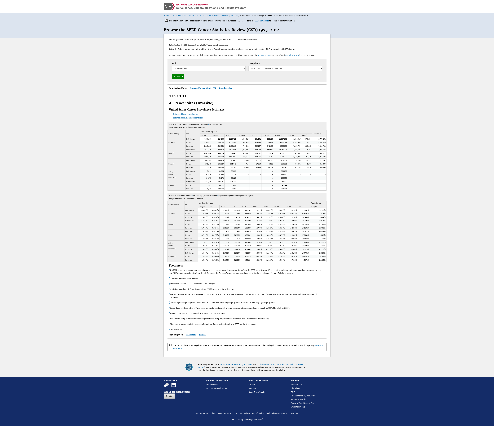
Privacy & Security (298, 399)
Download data (225, 88)
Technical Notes (292, 55)
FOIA (293, 392)
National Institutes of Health (252, 413)
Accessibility (296, 384)
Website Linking (298, 406)
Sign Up (169, 396)
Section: (175, 63)
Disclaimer (295, 388)
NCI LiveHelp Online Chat (216, 388)
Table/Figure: (254, 63)
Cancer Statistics (179, 15)
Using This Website (257, 392)
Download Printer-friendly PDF (203, 88)
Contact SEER (212, 384)
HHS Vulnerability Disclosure (303, 395)
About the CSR (264, 55)
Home (166, 15)
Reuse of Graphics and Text (302, 403)
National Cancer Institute (277, 413)
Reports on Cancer (197, 15)
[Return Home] (205, 6)
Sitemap (252, 388)
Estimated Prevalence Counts (185, 114)
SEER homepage (262, 20)
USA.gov (294, 413)
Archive (234, 15)
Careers (252, 384)
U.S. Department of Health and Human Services (216, 413)
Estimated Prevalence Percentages (188, 117)
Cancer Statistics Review (218, 15)
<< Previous (191, 334)
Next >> (202, 334)
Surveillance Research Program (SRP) (235, 364)
